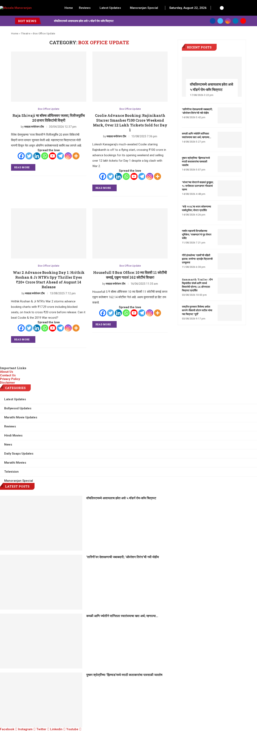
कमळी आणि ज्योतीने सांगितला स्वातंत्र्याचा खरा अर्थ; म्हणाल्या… (196, 135)
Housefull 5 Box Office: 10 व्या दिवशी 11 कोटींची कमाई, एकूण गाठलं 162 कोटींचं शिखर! (130, 275)
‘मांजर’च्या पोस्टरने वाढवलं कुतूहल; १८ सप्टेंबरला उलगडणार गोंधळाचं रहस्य (197, 185)
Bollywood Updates (17, 408)
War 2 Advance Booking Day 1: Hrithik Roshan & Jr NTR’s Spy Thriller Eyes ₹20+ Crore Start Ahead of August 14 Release (49, 279)
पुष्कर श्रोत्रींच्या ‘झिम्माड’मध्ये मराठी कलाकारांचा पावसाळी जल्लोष (196, 161)
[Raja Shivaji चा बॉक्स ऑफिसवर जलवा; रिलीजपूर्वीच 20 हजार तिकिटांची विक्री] (48, 76)
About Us (6, 372)
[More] (76, 155)
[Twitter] (220, 21)
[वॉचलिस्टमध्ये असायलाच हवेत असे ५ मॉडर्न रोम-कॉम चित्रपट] (212, 77)
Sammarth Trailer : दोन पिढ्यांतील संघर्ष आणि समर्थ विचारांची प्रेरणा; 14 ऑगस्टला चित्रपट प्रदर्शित (197, 285)
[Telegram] (60, 155)
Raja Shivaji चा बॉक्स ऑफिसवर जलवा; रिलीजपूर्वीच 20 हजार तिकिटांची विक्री (48, 118)
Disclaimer (7, 382)
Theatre (26, 33)
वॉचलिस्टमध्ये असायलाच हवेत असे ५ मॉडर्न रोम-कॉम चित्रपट (84, 21)
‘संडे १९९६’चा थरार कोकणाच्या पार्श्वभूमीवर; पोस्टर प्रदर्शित (196, 208)
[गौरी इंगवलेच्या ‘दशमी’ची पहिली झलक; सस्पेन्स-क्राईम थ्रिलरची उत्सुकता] (230, 261)
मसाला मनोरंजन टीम (34, 126)
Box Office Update (48, 108)
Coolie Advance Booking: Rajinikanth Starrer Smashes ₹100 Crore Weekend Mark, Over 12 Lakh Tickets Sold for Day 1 (130, 122)
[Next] (50, 21)
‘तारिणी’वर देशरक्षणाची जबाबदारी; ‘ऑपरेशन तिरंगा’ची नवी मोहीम (197, 111)
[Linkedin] (235, 21)
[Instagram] (228, 21)
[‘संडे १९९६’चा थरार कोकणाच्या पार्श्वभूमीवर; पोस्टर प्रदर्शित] (230, 213)
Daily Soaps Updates (18, 453)
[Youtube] (243, 21)
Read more (22, 167)
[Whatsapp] (44, 155)
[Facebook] (212, 21)
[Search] (216, 8)
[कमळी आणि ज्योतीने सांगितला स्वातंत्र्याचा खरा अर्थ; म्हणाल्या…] (230, 140)
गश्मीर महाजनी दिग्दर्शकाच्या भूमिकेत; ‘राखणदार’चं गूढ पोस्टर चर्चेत (196, 234)
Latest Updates (110, 8)
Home (68, 8)
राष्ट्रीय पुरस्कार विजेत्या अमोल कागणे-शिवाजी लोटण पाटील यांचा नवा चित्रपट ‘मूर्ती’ (197, 310)
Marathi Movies (15, 462)
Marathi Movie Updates (20, 417)
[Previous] (45, 21)
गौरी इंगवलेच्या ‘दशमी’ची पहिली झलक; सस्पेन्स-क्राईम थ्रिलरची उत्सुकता (197, 258)
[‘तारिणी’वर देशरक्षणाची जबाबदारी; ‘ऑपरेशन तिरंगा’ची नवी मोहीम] (230, 115)
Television (11, 471)
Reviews (85, 8)
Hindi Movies (13, 435)
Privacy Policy (10, 379)
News (8, 444)
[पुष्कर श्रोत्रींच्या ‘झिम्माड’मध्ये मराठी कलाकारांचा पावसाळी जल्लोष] (230, 164)
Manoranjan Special (144, 8)
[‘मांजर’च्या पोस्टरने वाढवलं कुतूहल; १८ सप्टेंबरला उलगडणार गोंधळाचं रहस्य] (230, 188)
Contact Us (8, 375)
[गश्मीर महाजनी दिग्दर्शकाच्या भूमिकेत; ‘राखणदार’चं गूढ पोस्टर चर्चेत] (230, 237)
